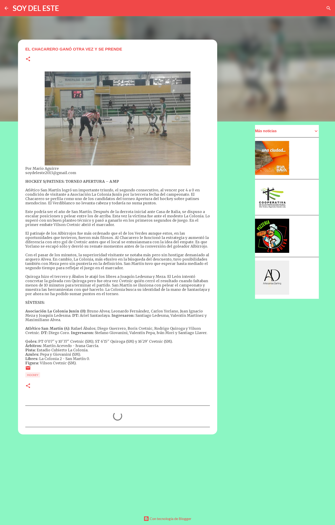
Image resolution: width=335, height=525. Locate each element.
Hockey (32, 375)
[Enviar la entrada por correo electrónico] (28, 369)
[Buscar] (328, 8)
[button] (28, 59)
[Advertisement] (117, 473)
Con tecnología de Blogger (170, 518)
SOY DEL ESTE (36, 8)
